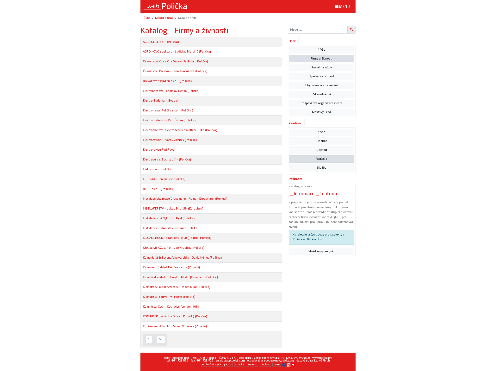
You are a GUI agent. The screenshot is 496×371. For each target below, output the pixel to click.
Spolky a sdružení (321, 76)
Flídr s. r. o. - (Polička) (157, 169)
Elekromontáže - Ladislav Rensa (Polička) (171, 91)
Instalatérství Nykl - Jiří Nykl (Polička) (169, 218)
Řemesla (321, 159)
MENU (344, 6)
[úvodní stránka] (165, 6)
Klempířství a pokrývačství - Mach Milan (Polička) (176, 287)
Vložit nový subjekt (321, 251)
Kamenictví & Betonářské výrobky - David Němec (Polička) (182, 258)
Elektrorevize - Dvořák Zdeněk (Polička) (170, 140)
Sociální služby (321, 67)
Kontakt (252, 364)
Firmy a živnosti (321, 58)
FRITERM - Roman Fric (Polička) (164, 179)
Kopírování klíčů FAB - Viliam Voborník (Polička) (175, 326)
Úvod (147, 18)
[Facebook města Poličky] (284, 364)
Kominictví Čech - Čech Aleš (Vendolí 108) (171, 307)
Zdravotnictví (321, 94)
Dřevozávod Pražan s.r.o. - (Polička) (167, 81)
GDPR (277, 364)
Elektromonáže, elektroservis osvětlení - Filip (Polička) (180, 130)
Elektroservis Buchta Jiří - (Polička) (167, 159)
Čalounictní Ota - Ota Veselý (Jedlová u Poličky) (175, 61)
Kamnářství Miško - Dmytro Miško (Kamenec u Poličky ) (180, 277)
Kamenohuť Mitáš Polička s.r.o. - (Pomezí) (171, 267)
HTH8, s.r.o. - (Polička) (158, 189)
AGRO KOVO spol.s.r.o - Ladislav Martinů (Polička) (177, 51)
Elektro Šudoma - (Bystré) (161, 101)
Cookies (265, 364)
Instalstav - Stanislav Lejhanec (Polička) (171, 228)
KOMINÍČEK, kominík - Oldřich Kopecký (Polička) (175, 316)
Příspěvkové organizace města (322, 103)
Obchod (321, 150)
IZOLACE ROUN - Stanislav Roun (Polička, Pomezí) (177, 238)
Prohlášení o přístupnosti (217, 364)
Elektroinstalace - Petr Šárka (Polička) (169, 120)
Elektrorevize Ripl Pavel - (160, 150)
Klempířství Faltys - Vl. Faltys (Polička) (169, 297)
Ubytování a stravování (321, 85)
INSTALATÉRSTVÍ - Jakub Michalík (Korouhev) (173, 209)
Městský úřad (321, 112)
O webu (239, 364)
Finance (321, 141)
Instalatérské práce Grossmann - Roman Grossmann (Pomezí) (185, 199)
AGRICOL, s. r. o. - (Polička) (161, 42)
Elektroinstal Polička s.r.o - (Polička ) (168, 110)
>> (160, 339)
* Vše (321, 50)
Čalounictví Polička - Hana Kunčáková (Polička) (175, 71)
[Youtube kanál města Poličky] (293, 364)
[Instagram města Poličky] (289, 364)
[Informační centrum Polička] (314, 193)
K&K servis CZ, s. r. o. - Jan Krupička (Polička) (173, 248)
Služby (321, 168)
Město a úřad (164, 18)
